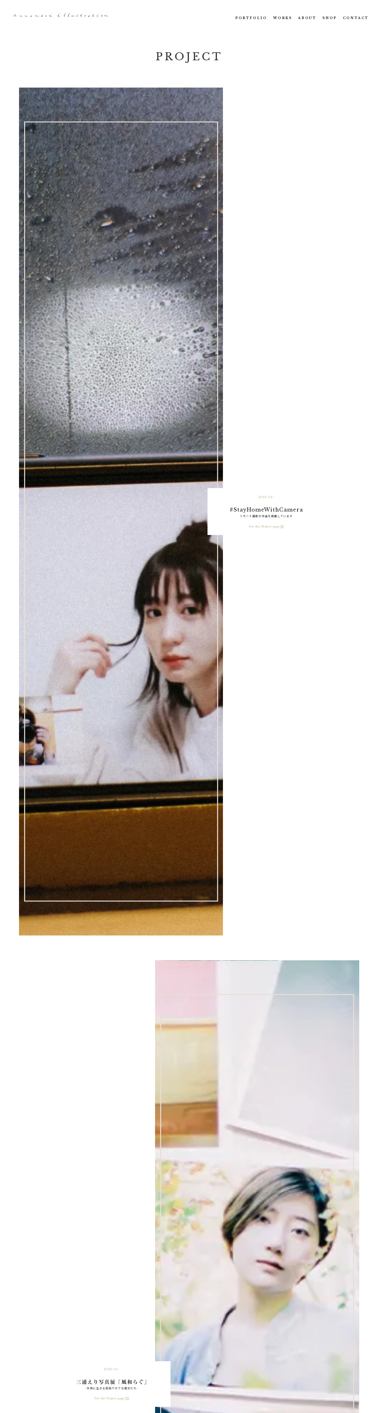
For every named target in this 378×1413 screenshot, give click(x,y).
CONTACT (356, 18)
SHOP (329, 18)
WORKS (282, 18)
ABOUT (307, 18)
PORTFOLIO (251, 18)
